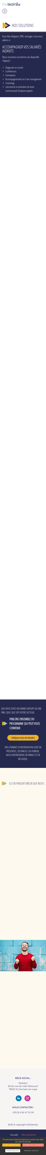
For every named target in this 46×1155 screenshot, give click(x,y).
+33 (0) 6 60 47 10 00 (23, 1112)
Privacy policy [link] (31, 1151)
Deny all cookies (34, 1145)
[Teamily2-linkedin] (19, 1098)
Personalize (12, 1151)
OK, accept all (12, 1145)
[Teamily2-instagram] (27, 1098)
